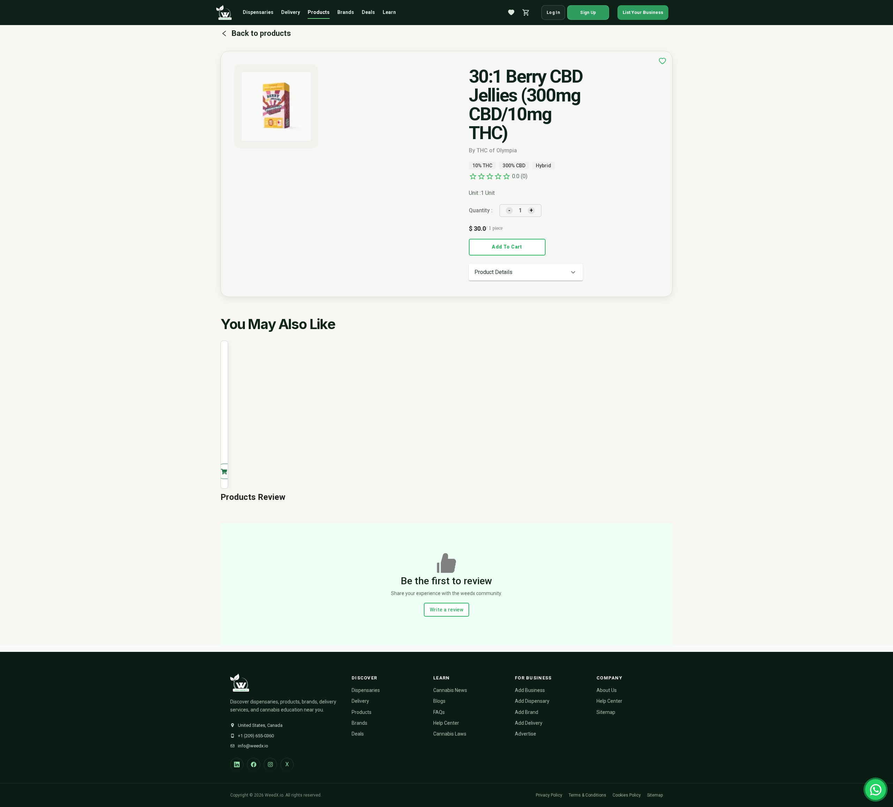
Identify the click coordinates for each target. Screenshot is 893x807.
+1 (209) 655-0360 (256, 735)
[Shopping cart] (526, 13)
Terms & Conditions (587, 795)
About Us (606, 690)
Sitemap (605, 712)
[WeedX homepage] (224, 12)
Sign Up (588, 12)
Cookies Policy (627, 795)
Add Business (530, 690)
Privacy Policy (549, 795)
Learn (389, 12)
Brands (345, 12)
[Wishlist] (511, 13)
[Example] (662, 61)
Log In (553, 12)
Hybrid (543, 165)
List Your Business (643, 12)
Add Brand (526, 712)
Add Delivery (528, 723)
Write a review (447, 609)
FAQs (439, 712)
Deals (368, 12)
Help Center (446, 723)
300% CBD (514, 165)
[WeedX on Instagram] (270, 764)
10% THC (482, 165)
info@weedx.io (253, 745)
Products (319, 12)
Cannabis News (450, 690)
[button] (526, 272)
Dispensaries (258, 12)
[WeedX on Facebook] (253, 764)
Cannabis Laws (449, 734)
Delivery (290, 12)
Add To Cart (507, 247)
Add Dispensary (532, 701)
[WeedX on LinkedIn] (236, 764)
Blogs (439, 701)
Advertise (525, 734)
